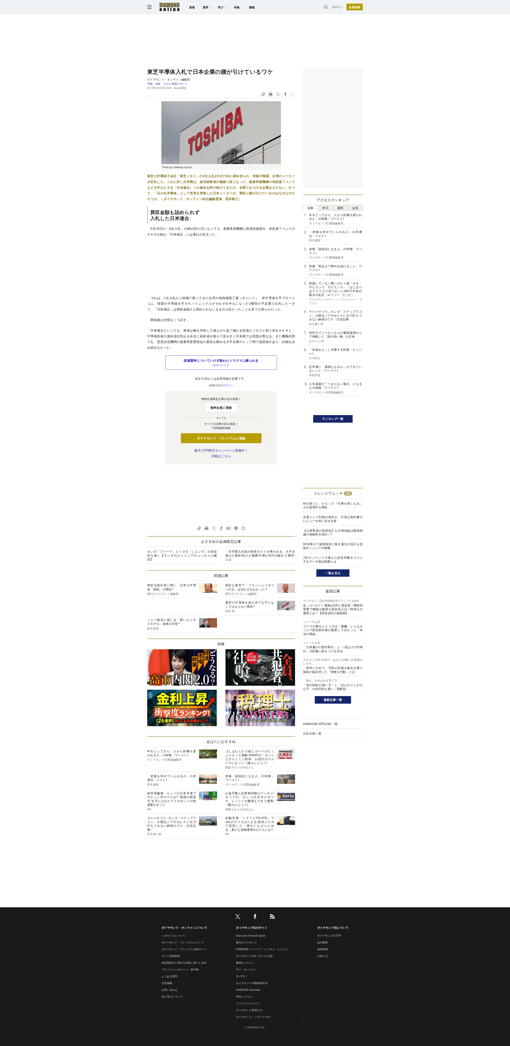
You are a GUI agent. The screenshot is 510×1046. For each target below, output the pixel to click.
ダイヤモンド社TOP (329, 935)
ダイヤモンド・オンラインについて (184, 927)
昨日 (325, 208)
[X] (237, 917)
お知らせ (322, 956)
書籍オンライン (245, 962)
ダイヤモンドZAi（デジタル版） (255, 956)
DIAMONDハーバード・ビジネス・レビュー (262, 949)
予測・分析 (154, 83)
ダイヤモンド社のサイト (251, 927)
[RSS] (272, 917)
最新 (311, 208)
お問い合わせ (170, 990)
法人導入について (172, 996)
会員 (355, 208)
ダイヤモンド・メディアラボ (253, 1017)
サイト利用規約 (171, 956)
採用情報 (322, 949)
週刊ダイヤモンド (246, 942)
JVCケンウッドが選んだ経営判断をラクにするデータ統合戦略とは (333, 559)
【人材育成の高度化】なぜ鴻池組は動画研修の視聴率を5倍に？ (333, 532)
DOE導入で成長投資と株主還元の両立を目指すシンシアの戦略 (333, 546)
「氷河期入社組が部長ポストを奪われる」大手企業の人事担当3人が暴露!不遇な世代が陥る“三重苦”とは (260, 555)
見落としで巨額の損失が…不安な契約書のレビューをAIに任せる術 (333, 519)
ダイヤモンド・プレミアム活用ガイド (184, 949)
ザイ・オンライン (246, 969)
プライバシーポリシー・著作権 (180, 969)
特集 (237, 7)
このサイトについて (173, 935)
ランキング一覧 (332, 418)
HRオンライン (244, 996)
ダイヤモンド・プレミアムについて (183, 942)
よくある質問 (170, 976)
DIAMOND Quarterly (248, 990)
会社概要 (322, 942)
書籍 (252, 7)
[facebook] (255, 917)
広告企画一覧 (312, 733)
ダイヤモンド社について (333, 927)
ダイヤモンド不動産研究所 (252, 983)
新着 (192, 7)
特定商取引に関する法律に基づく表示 (184, 962)
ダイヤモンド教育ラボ (249, 1010)
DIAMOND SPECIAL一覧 (320, 724)
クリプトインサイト (248, 1003)
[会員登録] (354, 7)
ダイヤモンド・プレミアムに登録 (221, 438)
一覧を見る (333, 573)
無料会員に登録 (221, 407)
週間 (340, 208)
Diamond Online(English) (251, 935)
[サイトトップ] (169, 7)
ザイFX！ (241, 976)
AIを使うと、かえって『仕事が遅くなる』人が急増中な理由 (333, 505)
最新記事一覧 (333, 699)
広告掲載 (167, 983)
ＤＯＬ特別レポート (176, 83)
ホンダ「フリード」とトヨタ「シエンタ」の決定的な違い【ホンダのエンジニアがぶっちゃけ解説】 (182, 555)
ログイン (337, 7)
